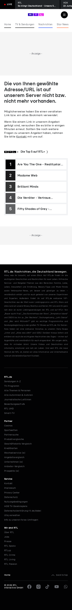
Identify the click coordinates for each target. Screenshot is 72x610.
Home (7, 575)
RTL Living (9, 559)
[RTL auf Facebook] (29, 587)
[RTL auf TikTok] (47, 587)
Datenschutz (11, 497)
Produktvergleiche (14, 439)
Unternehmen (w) (13, 462)
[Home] (36, 14)
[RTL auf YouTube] (57, 587)
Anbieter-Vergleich (14, 466)
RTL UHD (9, 409)
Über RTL (9, 532)
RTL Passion (10, 564)
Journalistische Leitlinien (17, 400)
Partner (8, 421)
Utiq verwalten (12, 515)
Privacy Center (12, 492)
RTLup (7, 550)
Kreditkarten (11, 448)
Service (8, 479)
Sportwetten (10, 430)
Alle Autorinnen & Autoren (18, 395)
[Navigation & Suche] (64, 14)
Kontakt (21, 136)
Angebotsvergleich (14, 457)
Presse (7, 541)
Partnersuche (11, 435)
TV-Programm (11, 386)
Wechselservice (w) (14, 453)
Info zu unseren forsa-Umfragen (21, 520)
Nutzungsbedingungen (16, 502)
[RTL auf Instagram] (38, 587)
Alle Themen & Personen (17, 390)
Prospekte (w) (11, 471)
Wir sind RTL (11, 528)
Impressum (10, 488)
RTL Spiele (10, 546)
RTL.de (8, 377)
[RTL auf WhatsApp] (66, 587)
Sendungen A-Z (12, 381)
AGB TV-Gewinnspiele (15, 506)
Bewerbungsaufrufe (14, 404)
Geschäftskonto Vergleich (18, 444)
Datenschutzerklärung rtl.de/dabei (22, 511)
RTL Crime (9, 555)
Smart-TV (9, 413)
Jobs (6, 537)
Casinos (8, 426)
